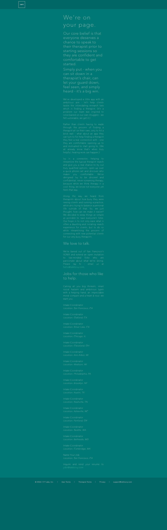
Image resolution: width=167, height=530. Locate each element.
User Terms (66, 482)
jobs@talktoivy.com (73, 468)
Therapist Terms (85, 482)
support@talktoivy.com (122, 482)
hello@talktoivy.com (73, 267)
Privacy (102, 482)
